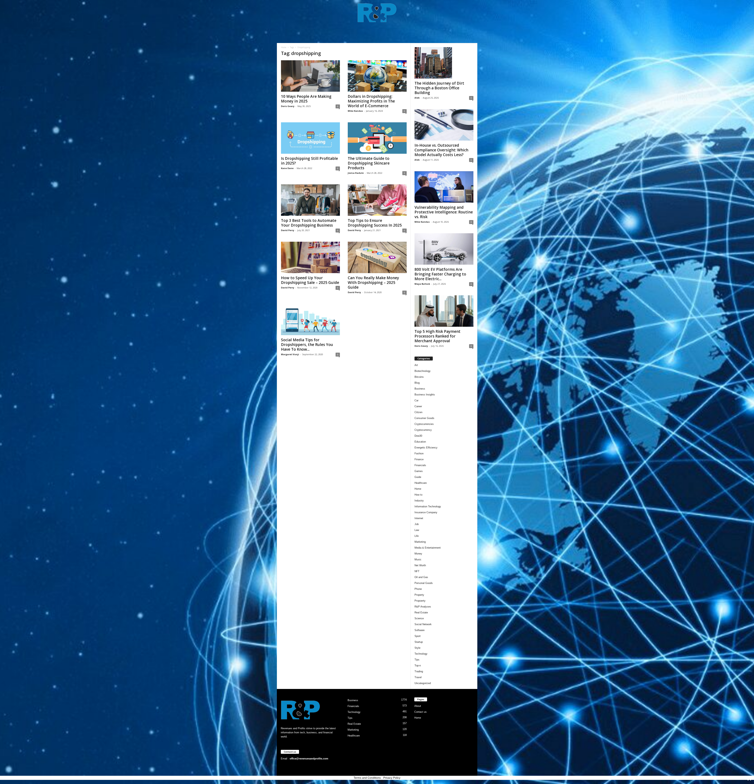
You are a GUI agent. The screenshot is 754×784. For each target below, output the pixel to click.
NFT (417, 571)
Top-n (418, 665)
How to (418, 494)
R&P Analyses (423, 606)
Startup (419, 641)
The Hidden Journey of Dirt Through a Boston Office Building (439, 88)
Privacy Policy (391, 777)
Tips (417, 659)
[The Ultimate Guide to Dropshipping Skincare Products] (377, 138)
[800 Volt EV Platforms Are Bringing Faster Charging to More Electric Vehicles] (444, 249)
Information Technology (428, 506)
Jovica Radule (356, 172)
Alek (417, 97)
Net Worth (420, 565)
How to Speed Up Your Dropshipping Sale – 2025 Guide (310, 280)
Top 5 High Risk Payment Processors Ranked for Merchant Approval (437, 336)
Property (419, 594)
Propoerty (420, 600)
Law (417, 530)
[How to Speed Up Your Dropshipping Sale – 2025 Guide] (310, 257)
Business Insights (425, 394)
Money (418, 553)
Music (418, 559)
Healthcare (421, 482)
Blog (417, 382)
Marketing (420, 541)
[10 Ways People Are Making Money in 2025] (310, 76)
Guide (418, 477)
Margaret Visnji (290, 354)
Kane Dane (287, 168)
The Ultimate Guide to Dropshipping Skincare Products (369, 163)
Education (420, 441)
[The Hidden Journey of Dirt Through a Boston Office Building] (444, 63)
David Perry (287, 230)
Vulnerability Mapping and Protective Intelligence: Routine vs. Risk (444, 212)
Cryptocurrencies (424, 424)
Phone (418, 588)
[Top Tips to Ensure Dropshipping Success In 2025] (377, 200)
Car (416, 400)
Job (417, 524)
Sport (418, 636)
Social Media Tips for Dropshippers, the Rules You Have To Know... (307, 344)
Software (420, 630)
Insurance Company (426, 512)
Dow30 (418, 435)
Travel (418, 677)
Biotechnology (423, 371)
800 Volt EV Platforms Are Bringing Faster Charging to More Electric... (440, 274)
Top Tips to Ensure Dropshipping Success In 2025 (375, 223)
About (417, 705)
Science (419, 618)
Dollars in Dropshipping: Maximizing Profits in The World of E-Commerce (371, 101)
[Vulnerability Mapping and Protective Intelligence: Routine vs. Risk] (444, 187)
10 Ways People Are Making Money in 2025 (306, 99)
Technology (421, 653)
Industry (419, 500)
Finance (419, 459)
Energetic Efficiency (426, 447)
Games (419, 471)
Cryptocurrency (423, 429)
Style (417, 647)
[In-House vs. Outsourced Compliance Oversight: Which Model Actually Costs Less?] (444, 125)
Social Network (423, 624)
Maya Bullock (422, 283)
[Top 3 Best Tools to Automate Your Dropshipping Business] (310, 200)
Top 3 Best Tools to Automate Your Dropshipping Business (308, 223)
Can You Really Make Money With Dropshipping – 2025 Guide (373, 282)
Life (417, 535)
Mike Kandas (355, 110)
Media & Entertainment (428, 547)
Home (283, 47)
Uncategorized (423, 683)
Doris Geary (287, 106)
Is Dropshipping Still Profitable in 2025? (309, 161)
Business (420, 388)
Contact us (420, 711)
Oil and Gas (421, 577)
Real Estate (421, 612)
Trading (419, 671)
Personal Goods (424, 583)
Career (418, 406)
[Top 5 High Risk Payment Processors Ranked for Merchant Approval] (444, 311)
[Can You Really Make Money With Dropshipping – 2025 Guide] (377, 257)
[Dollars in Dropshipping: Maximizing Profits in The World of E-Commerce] (377, 76)
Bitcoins (419, 376)
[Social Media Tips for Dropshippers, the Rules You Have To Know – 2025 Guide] (310, 319)
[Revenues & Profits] (377, 12)
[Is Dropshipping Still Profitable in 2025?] (310, 138)
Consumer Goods (424, 418)
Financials (420, 465)
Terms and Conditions (367, 777)
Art (416, 365)
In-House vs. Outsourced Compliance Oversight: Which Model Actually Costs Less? (441, 150)
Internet (419, 518)
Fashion (419, 453)
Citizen (418, 412)
